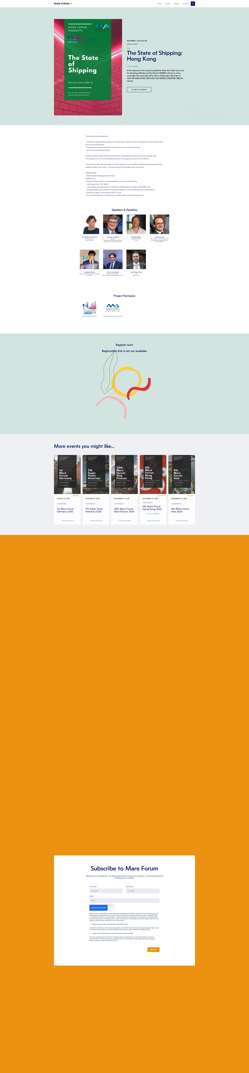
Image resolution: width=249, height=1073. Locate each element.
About (160, 3)
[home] (63, 4)
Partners (186, 3)
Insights (176, 3)
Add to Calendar (140, 89)
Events (167, 3)
